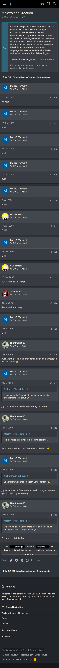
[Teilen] (51, 97)
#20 (55, 200)
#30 (55, 515)
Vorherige (18, 546)
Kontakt (5, 623)
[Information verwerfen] (53, 26)
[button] (5, 4)
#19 (55, 174)
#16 (55, 97)
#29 (55, 470)
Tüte (6, 17)
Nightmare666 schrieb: (15, 389)
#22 (55, 252)
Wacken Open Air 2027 (13, 650)
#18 (55, 149)
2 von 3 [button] (30, 546)
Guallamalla (16, 214)
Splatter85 (15, 291)
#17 (55, 123)
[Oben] (31, 659)
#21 (55, 226)
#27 (55, 383)
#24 (55, 303)
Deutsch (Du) (36, 650)
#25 (55, 329)
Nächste (41, 546)
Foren (4, 618)
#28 (55, 428)
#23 (55, 277)
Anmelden (6, 636)
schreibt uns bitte (45, 59)
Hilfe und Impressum (12, 659)
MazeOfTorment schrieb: (16, 434)
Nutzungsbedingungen (22, 655)
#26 (55, 354)
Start (26, 659)
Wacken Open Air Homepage (15, 613)
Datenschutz (41, 655)
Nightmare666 (17, 343)
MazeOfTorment (18, 86)
